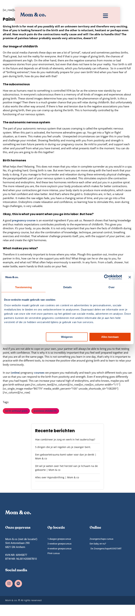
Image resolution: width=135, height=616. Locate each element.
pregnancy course (24, 220)
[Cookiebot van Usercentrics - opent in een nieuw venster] (106, 277)
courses (39, 372)
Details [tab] (67, 287)
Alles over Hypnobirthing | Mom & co (57, 477)
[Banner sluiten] (129, 277)
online (15, 372)
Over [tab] (111, 287)
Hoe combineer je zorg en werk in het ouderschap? (65, 439)
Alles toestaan (110, 336)
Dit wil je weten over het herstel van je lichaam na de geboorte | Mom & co (66, 467)
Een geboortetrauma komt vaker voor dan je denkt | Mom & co (65, 456)
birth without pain (16, 411)
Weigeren (67, 336)
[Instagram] (9, 583)
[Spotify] (18, 583)
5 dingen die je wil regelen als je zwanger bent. (63, 447)
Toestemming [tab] (23, 287)
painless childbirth (45, 411)
